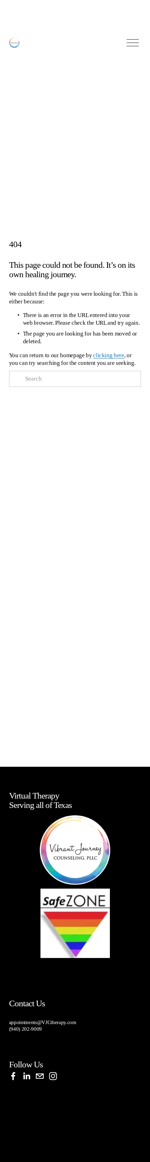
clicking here (108, 355)
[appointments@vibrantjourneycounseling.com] (40, 1076)
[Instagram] (53, 1076)
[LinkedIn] (26, 1076)
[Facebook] (13, 1076)
